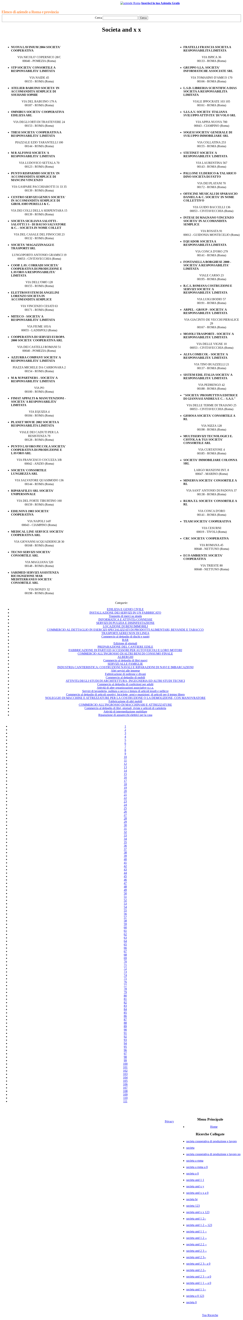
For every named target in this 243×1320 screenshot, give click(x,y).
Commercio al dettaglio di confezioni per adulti (125, 684)
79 (125, 992)
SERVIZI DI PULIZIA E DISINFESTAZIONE (125, 622)
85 (125, 1012)
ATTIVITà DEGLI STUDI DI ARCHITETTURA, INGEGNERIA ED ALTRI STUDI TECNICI (125, 680)
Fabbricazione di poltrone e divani (125, 674)
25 (125, 808)
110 (125, 1098)
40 (125, 859)
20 (125, 791)
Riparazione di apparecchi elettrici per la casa (125, 715)
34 (125, 838)
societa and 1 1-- (196, 1289)
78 (125, 988)
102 (125, 1070)
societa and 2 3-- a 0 (198, 1263)
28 (125, 818)
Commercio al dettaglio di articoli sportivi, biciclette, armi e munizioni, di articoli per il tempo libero (125, 694)
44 (125, 873)
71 (125, 965)
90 (125, 1029)
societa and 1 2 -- (196, 1238)
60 (125, 927)
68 (125, 954)
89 (125, 1026)
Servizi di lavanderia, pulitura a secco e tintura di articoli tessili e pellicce (125, 691)
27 (125, 815)
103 (125, 1074)
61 (125, 930)
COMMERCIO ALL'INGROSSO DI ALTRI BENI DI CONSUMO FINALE (125, 653)
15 (125, 774)
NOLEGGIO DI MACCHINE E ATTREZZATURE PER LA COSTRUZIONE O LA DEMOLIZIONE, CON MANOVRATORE (125, 697)
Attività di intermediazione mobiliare (125, 711)
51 (125, 896)
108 (125, 1091)
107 (125, 1087)
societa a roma (194, 1160)
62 (125, 934)
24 (125, 804)
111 (125, 1101)
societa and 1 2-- (196, 1218)
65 (125, 944)
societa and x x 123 (197, 1212)
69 (125, 958)
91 (125, 1033)
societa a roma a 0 (197, 1167)
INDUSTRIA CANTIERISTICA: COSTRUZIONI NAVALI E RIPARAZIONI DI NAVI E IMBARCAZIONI (125, 667)
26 (125, 811)
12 (125, 763)
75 (125, 978)
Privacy (169, 1121)
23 (125, 801)
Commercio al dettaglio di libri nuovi (125, 660)
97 (125, 1053)
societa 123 (193, 1205)
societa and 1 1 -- (196, 1231)
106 (125, 1084)
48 (125, 886)
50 (125, 893)
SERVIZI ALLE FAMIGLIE (125, 663)
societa (190, 1147)
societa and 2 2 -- (196, 1244)
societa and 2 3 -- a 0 (198, 1276)
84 (125, 1009)
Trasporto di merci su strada (125, 616)
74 (125, 975)
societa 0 (191, 1302)
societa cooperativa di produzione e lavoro (211, 1141)
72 (125, 968)
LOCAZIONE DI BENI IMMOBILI (125, 626)
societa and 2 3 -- (196, 1250)
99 (125, 1060)
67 (125, 951)
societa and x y (195, 1186)
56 (125, 913)
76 (125, 982)
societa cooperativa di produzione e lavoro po (213, 1154)
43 (125, 869)
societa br (192, 1199)
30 (125, 825)
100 (125, 1063)
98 (125, 1057)
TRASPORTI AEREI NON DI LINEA (125, 633)
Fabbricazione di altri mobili (125, 701)
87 (125, 1019)
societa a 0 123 (195, 1295)
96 (125, 1050)
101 (125, 1067)
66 (125, 948)
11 (125, 760)
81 (125, 999)
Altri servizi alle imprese (125, 670)
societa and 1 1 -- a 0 (198, 1283)
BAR (125, 640)
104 (125, 1077)
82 (125, 1002)
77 (125, 985)
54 (125, 907)
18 (125, 784)
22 (125, 798)
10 (125, 757)
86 (125, 1016)
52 (125, 900)
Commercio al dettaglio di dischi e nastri (125, 636)
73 (125, 971)
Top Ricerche (210, 1315)
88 (125, 1023)
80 (125, 995)
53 (125, 903)
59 (125, 924)
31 (125, 828)
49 (125, 890)
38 (125, 852)
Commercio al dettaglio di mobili (125, 677)
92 (125, 1036)
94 (125, 1043)
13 (125, 767)
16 (125, 777)
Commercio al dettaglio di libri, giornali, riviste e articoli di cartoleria (125, 708)
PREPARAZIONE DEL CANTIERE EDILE (125, 646)
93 (125, 1040)
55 (125, 910)
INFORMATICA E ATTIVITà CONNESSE (125, 619)
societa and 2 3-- (196, 1257)
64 (125, 941)
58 (125, 920)
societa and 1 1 (195, 1180)
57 (125, 917)
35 (125, 842)
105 (125, 1080)
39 (125, 855)
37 (125, 849)
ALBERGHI (125, 657)
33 (125, 835)
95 (125, 1046)
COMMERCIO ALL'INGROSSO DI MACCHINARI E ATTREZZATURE (125, 704)
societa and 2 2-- (196, 1270)
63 (125, 937)
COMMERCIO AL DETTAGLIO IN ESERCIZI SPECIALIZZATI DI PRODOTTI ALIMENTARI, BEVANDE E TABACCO (125, 629)
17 (125, 780)
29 (125, 821)
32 (125, 832)
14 (125, 770)
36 (125, 845)
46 (125, 879)
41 (125, 862)
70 (125, 961)
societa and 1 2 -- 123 (199, 1225)
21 (125, 794)
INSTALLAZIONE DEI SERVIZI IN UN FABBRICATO (125, 612)
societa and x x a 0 (197, 1192)
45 (125, 876)
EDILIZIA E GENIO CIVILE (125, 609)
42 (125, 866)
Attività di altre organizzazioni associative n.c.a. (125, 687)
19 (125, 787)
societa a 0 (192, 1173)
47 (125, 883)
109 (125, 1094)
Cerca (98, 17)
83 (125, 1005)
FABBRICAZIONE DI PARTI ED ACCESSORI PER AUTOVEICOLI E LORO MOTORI (125, 650)
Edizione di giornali (125, 643)
